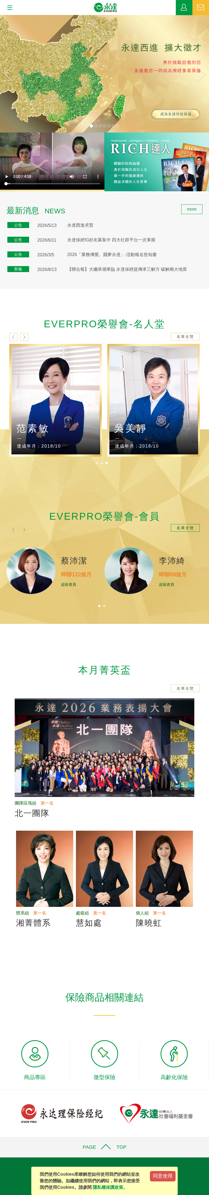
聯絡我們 (200, 7)
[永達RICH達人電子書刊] (156, 162)
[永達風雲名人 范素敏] (55, 400)
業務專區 (184, 7)
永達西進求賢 (80, 225)
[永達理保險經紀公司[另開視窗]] (62, 1113)
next (24, 337)
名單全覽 (185, 336)
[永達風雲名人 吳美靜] (153, 400)
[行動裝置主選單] (8, 8)
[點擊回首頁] (105, 8)
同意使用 (163, 1176)
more (192, 209)
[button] (15, 74)
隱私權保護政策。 (110, 1187)
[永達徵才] (104, 74)
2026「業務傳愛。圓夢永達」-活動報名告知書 (112, 254)
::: (1, 207)
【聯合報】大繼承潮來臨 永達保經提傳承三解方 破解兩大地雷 (127, 269)
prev (13, 337)
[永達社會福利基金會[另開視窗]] (156, 1113)
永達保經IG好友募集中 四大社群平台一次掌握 (111, 240)
